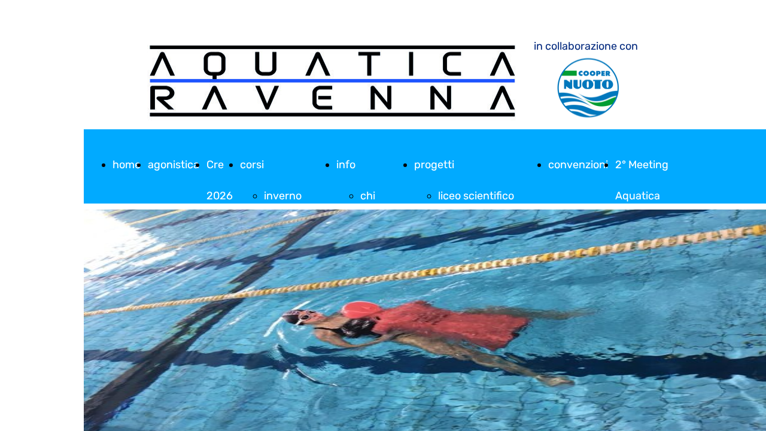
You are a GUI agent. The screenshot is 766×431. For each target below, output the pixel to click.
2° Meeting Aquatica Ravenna (641, 195)
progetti (434, 164)
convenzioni (578, 164)
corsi (252, 164)
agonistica (173, 164)
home (127, 164)
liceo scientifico (476, 195)
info (345, 164)
